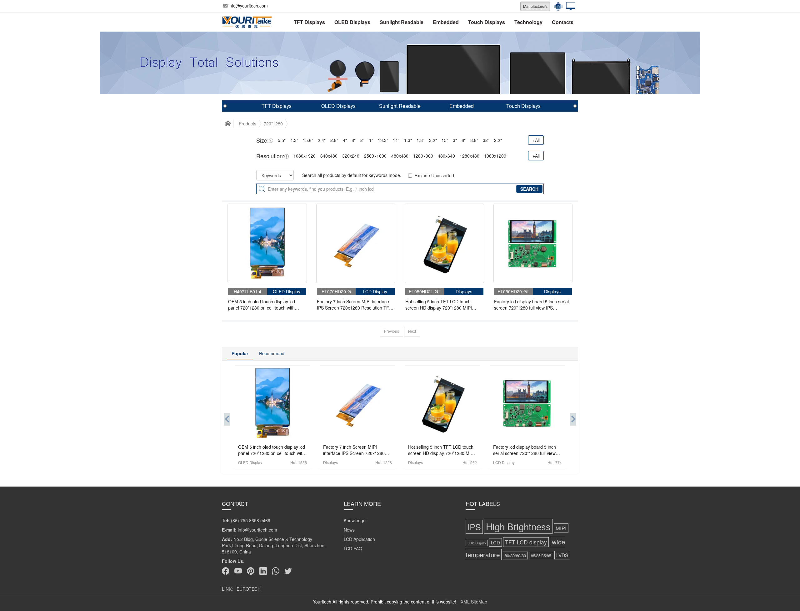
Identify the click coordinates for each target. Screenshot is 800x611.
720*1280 (273, 123)
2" (362, 140)
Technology (528, 22)
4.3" (294, 140)
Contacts (562, 22)
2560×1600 (375, 156)
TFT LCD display (526, 542)
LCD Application (359, 539)
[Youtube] (238, 571)
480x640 (446, 156)
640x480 (329, 156)
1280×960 (423, 156)
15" (445, 140)
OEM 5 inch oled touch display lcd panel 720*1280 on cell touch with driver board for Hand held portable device (263, 304)
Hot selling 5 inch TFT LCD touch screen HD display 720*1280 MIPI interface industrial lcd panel (438, 304)
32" (486, 140)
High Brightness (518, 526)
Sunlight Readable (401, 22)
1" (371, 140)
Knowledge (355, 520)
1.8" (420, 140)
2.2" (498, 140)
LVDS (562, 555)
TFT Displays (309, 22)
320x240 (350, 156)
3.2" (433, 140)
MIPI (561, 528)
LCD (495, 542)
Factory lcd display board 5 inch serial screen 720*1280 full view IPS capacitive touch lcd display (531, 304)
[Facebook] (225, 571)
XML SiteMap (474, 601)
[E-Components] (556, 6)
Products (247, 123)
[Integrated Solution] (569, 6)
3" (455, 140)
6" (464, 140)
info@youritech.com (248, 6)
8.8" (474, 140)
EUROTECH (249, 589)
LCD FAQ (353, 548)
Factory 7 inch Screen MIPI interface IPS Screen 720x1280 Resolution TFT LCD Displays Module (354, 304)
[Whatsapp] (275, 571)
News (349, 530)
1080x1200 (495, 156)
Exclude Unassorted (434, 175)
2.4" (322, 140)
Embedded (446, 22)
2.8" (334, 140)
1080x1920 (304, 156)
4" (345, 140)
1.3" (408, 140)
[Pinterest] (250, 571)
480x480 (399, 156)
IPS (474, 527)
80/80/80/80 (515, 555)
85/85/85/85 (541, 555)
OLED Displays (352, 22)
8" (354, 140)
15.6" (308, 140)
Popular (240, 353)
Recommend (271, 353)
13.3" (383, 140)
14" (396, 140)
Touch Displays (486, 22)
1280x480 (469, 156)
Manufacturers (535, 6)
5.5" (282, 140)
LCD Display (477, 543)
